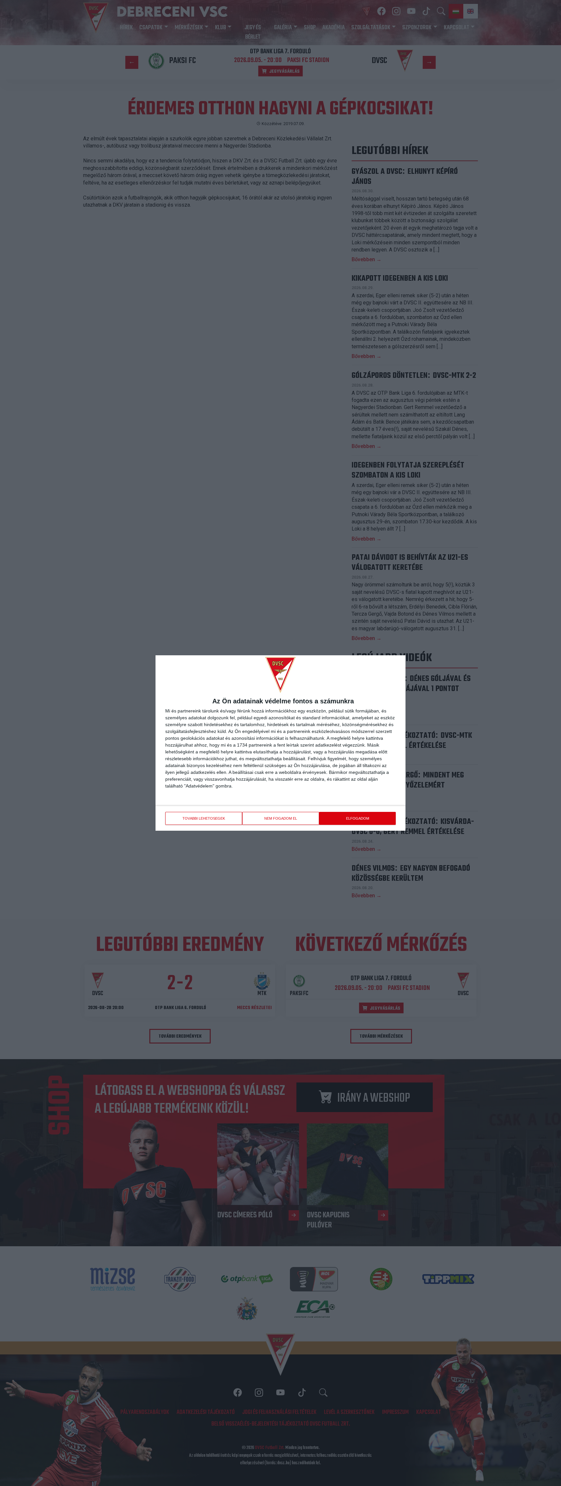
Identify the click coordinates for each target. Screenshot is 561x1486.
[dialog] (280, 743)
